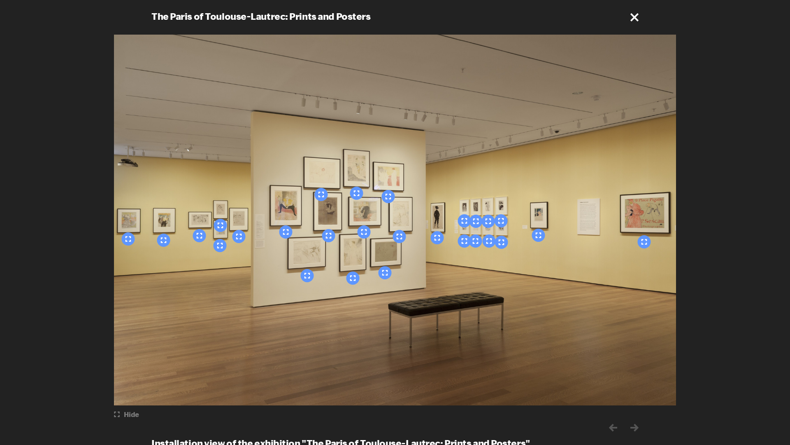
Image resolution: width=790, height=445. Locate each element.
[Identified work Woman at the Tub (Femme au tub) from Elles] (364, 232)
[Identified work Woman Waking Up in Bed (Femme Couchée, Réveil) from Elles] (307, 276)
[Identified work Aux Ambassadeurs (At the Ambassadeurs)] (538, 235)
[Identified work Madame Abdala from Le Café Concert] (476, 221)
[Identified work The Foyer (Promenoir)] (239, 236)
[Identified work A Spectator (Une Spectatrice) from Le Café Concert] (501, 221)
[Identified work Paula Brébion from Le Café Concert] (476, 241)
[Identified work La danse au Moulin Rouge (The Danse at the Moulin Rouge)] (128, 239)
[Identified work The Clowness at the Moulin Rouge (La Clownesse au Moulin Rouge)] (164, 240)
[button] (634, 17)
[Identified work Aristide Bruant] (437, 238)
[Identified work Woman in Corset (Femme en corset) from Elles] (357, 193)
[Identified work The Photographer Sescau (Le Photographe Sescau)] (644, 242)
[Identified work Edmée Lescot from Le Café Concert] (464, 241)
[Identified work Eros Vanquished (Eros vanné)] (220, 225)
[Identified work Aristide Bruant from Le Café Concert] (464, 221)
